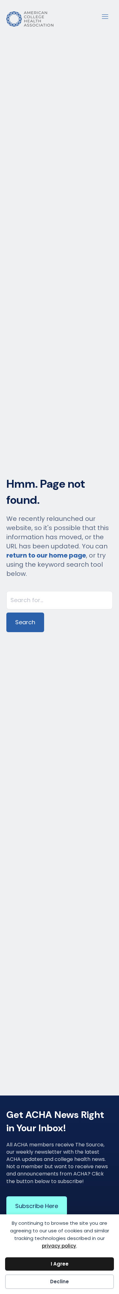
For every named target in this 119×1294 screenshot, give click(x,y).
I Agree (60, 1263)
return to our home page (46, 555)
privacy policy (59, 1245)
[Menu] (105, 16)
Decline (59, 1281)
